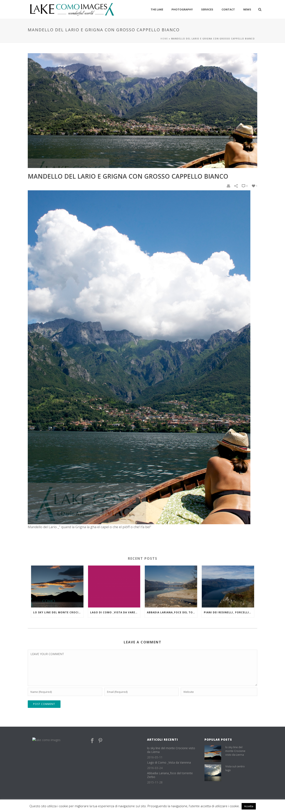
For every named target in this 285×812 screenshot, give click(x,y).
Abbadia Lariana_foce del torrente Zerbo (172, 612)
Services (207, 9)
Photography (182, 9)
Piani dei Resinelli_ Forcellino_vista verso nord (229, 612)
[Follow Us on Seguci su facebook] (92, 741)
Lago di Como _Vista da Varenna (115, 612)
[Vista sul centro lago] (212, 772)
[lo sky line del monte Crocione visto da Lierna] (57, 586)
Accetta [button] (248, 806)
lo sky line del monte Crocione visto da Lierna (58, 612)
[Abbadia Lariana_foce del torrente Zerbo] (171, 586)
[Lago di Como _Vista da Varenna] (114, 586)
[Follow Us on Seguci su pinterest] (100, 741)
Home (164, 38)
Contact (228, 9)
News (247, 9)
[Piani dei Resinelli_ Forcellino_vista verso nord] (228, 586)
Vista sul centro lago (235, 768)
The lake (157, 9)
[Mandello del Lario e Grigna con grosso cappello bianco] (142, 110)
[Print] (228, 185)
